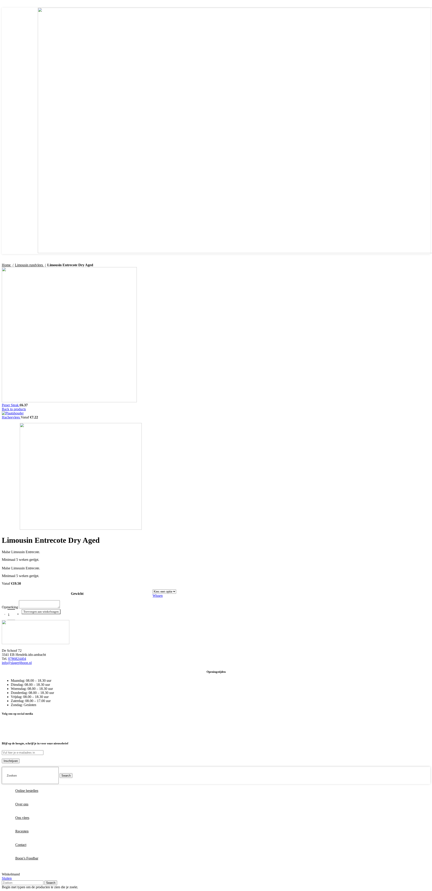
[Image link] (35, 643)
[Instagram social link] (386, 5)
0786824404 (17, 659)
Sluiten (7, 878)
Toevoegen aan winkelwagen (41, 611)
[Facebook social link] (381, 5)
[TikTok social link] (391, 5)
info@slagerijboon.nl (17, 663)
